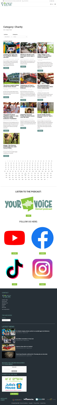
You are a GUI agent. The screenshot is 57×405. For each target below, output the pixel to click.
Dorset (7, 59)
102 (33, 171)
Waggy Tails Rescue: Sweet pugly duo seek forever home (10, 146)
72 (48, 167)
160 (29, 179)
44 (21, 165)
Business (38, 119)
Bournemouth (39, 59)
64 (27, 167)
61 (19, 167)
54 (48, 165)
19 (51, 161)
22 (11, 163)
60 (16, 167)
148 (35, 177)
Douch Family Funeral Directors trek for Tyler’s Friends (44, 116)
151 (44, 177)
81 (24, 169)
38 (5, 165)
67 (35, 167)
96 (15, 171)
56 (5, 167)
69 (40, 167)
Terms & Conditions (24, 403)
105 (42, 171)
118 (35, 173)
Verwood (26, 119)
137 (47, 175)
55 (51, 165)
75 (8, 169)
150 (41, 177)
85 (35, 169)
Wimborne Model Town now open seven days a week (27, 56)
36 (48, 163)
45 (24, 165)
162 (35, 179)
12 (32, 161)
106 (45, 171)
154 (10, 179)
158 (22, 179)
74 (5, 169)
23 (13, 163)
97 (18, 171)
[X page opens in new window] (53, 1)
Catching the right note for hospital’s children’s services (10, 56)
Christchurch (8, 120)
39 (8, 165)
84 (32, 169)
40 (11, 165)
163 (38, 179)
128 (19, 175)
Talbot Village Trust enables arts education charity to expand (44, 56)
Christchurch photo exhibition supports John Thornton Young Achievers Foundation (10, 117)
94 (10, 171)
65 (29, 167)
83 (29, 169)
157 (19, 179)
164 (41, 179)
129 (22, 175)
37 (51, 163)
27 (24, 163)
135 (41, 175)
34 (43, 163)
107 (48, 171)
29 (29, 163)
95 (12, 171)
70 (43, 167)
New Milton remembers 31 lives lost (25, 338)
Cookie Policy (43, 403)
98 (20, 171)
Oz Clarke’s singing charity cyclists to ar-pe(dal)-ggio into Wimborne (32, 331)
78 (16, 169)
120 (41, 173)
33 (40, 163)
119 (38, 173)
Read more (23, 66)
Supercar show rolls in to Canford (24, 346)
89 (45, 169)
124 (6, 175)
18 (48, 161)
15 (40, 161)
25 (19, 163)
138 (50, 175)
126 (12, 175)
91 (51, 169)
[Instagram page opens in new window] (52, 1)
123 (50, 173)
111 (12, 173)
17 (46, 161)
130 (25, 175)
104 (39, 171)
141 (12, 177)
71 (45, 167)
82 (27, 169)
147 (31, 177)
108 (52, 171)
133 (35, 175)
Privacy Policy (36, 403)
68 (37, 167)
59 (13, 167)
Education (48, 59)
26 (21, 163)
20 (5, 163)
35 (45, 163)
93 (7, 171)
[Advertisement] (28, 14)
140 (9, 177)
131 (28, 175)
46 (27, 165)
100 (26, 171)
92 (4, 171)
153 (50, 177)
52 (43, 165)
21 (8, 163)
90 (48, 169)
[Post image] (11, 47)
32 (37, 163)
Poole (26, 89)
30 (32, 163)
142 (16, 177)
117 (31, 173)
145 (25, 177)
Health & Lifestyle (11, 59)
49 (35, 165)
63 (24, 167)
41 (13, 165)
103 (36, 171)
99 (23, 171)
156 (16, 179)
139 (6, 177)
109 (6, 173)
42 (16, 165)
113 (19, 173)
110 (9, 173)
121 (44, 173)
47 (29, 165)
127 (16, 175)
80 (21, 169)
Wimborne (27, 59)
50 (37, 165)
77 (13, 169)
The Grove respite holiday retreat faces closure (11, 86)
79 (19, 169)
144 (22, 177)
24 (16, 163)
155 (13, 179)
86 (37, 169)
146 (28, 177)
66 (32, 167)
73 (51, 167)
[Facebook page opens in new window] (50, 1)
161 (32, 179)
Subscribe (14, 367)
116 (28, 173)
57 (8, 167)
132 (31, 175)
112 (16, 173)
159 (25, 179)
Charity (4, 59)
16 (43, 161)
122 (47, 173)
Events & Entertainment (19, 348)
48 (32, 165)
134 (38, 175)
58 (11, 167)
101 (29, 171)
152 (47, 177)
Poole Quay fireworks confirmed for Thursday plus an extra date (31, 354)
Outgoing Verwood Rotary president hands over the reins (27, 116)
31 (35, 163)
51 (40, 165)
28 (27, 163)
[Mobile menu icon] (55, 4)
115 (25, 173)
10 (27, 161)
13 (35, 161)
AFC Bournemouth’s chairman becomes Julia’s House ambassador (45, 86)
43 (19, 165)
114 (22, 173)
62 (21, 167)
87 (40, 169)
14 (38, 161)
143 (19, 177)
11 (30, 161)
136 (44, 175)
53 (45, 165)
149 (38, 177)
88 (43, 169)
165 (44, 179)
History (21, 340)
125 (9, 175)
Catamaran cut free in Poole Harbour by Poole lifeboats (27, 86)
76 (11, 169)
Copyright (31, 403)
